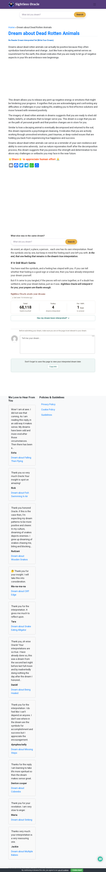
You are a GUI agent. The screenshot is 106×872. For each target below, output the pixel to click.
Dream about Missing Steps (22, 751)
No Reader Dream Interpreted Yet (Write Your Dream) (31, 40)
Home (11, 27)
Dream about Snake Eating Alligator (21, 628)
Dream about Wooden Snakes (19, 558)
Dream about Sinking (21, 819)
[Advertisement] (53, 79)
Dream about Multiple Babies (22, 853)
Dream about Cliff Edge (20, 593)
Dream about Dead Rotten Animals (44, 33)
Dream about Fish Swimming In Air (20, 494)
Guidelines (46, 414)
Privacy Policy (48, 404)
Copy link (53, 367)
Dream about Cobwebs (17, 790)
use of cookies (63, 870)
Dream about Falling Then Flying (21, 459)
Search (80, 14)
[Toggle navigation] (95, 4)
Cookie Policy (48, 409)
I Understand (77, 870)
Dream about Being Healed (21, 691)
